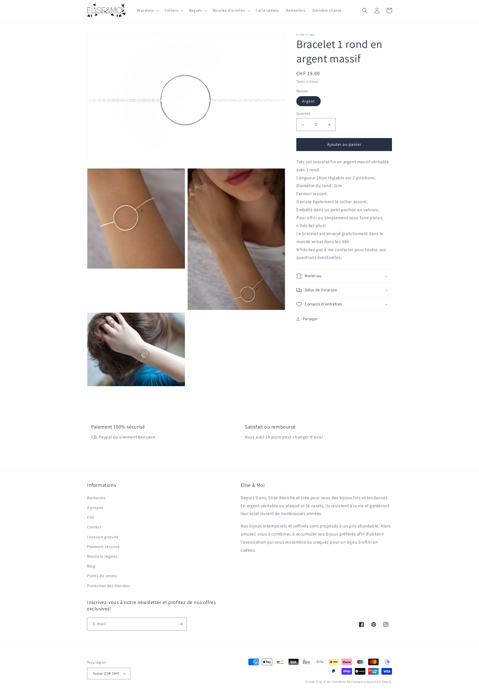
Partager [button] (310, 319)
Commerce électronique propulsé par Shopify (362, 682)
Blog (91, 566)
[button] (147, 10)
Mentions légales (102, 556)
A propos (95, 507)
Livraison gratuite (103, 536)
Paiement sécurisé (103, 546)
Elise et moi (323, 682)
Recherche (96, 497)
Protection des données (108, 585)
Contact (94, 526)
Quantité (303, 113)
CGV (90, 517)
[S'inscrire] (180, 624)
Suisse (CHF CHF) (106, 673)
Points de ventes (102, 575)
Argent (308, 101)
